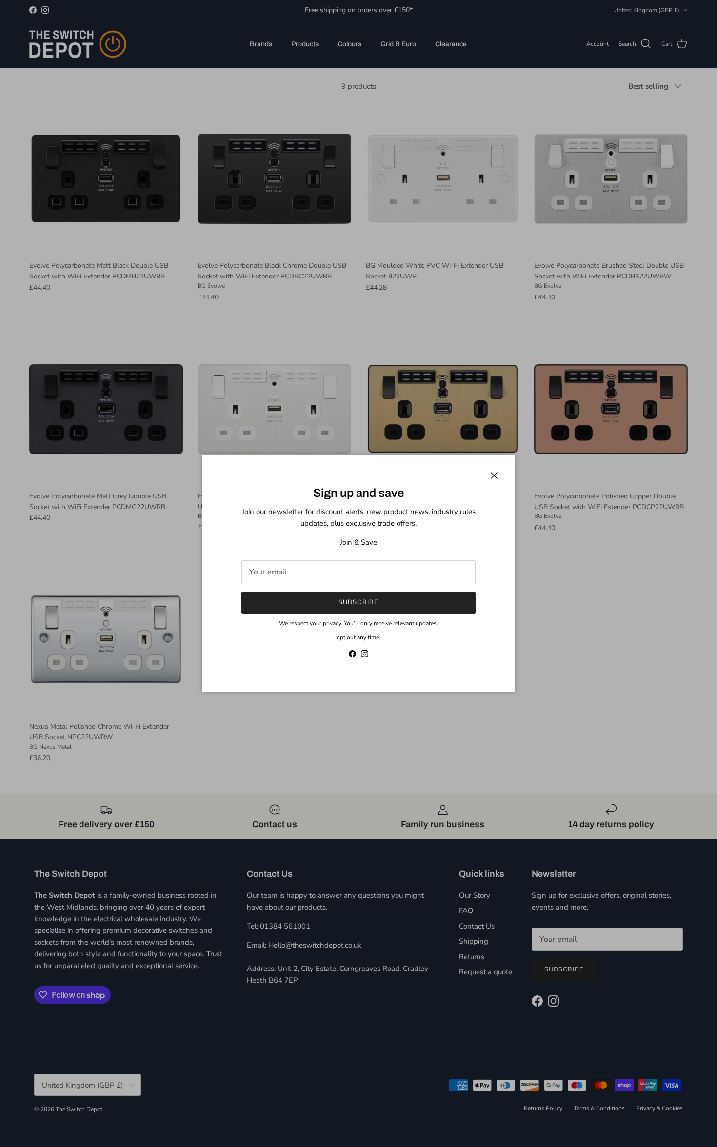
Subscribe (358, 602)
